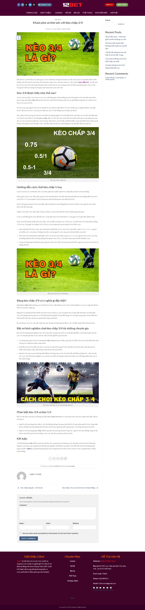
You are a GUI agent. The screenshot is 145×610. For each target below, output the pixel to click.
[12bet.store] (72, 4)
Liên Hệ (113, 13)
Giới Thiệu (45, 13)
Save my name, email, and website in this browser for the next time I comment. (51, 533)
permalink (72, 466)
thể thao (57, 19)
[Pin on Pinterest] (61, 458)
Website (76, 523)
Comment (23, 505)
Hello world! (109, 79)
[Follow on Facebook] (18, 5)
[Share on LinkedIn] (65, 458)
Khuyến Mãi (101, 13)
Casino (59, 13)
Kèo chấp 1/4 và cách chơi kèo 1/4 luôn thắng (78, 488)
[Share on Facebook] (50, 458)
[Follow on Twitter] (30, 5)
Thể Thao (87, 13)
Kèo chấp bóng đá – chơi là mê (31, 488)
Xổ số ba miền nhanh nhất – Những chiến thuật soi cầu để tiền (116, 45)
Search (107, 20)
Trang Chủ (31, 13)
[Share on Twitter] (54, 458)
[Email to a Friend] (58, 458)
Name (21, 523)
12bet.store (66, 29)
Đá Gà (77, 13)
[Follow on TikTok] (26, 5)
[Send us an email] (34, 5)
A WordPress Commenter (114, 78)
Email (48, 523)
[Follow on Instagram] (22, 5)
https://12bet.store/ (108, 561)
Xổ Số (68, 13)
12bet (28, 449)
